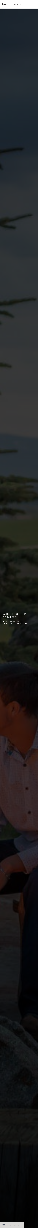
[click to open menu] (32, 4)
